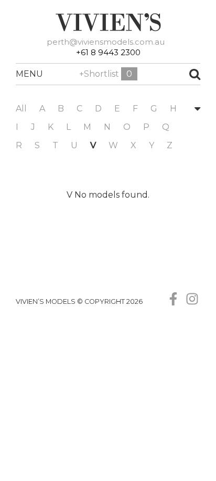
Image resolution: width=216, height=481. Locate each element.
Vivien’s (108, 22)
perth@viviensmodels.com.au (106, 42)
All (21, 109)
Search (177, 74)
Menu (21, 74)
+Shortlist (105, 74)
